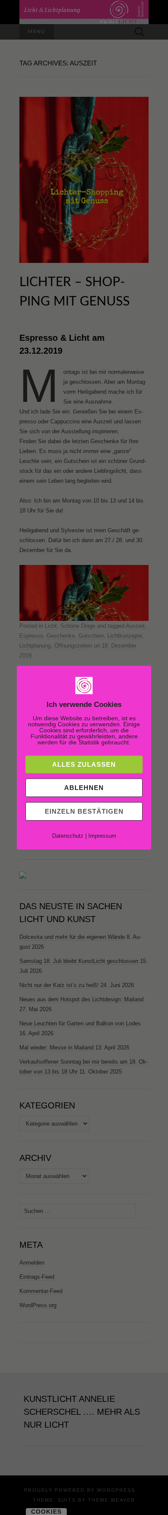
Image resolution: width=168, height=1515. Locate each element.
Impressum (102, 836)
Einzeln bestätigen (84, 811)
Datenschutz (68, 836)
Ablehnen (84, 787)
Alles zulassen (84, 764)
